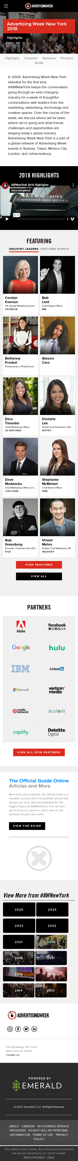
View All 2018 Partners (39, 752)
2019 (51, 942)
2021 (19, 942)
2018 (19, 958)
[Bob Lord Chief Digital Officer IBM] (57, 275)
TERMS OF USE (42, 1134)
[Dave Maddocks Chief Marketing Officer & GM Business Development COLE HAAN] (20, 457)
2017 (51, 958)
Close (50, 1157)
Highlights (12, 58)
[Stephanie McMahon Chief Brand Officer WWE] (57, 457)
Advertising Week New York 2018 (37, 26)
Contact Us (13, 1054)
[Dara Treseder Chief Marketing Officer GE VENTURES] (20, 396)
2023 (19, 925)
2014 (19, 990)
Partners (67, 58)
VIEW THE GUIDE (27, 825)
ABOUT (14, 1126)
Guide (39, 62)
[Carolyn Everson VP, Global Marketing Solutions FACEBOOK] (20, 275)
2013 (51, 990)
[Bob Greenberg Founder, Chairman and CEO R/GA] (20, 517)
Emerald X (29, 1106)
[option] (39, 419)
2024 (52, 909)
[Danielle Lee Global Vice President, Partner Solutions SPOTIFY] (57, 396)
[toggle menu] (6, 6)
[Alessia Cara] (57, 335)
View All (39, 576)
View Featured (39, 564)
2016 (19, 974)
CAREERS (28, 1126)
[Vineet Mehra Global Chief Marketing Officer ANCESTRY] (57, 517)
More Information (34, 1157)
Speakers (49, 58)
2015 (51, 974)
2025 (19, 909)
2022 (52, 925)
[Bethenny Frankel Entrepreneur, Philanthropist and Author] (20, 335)
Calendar (31, 58)
